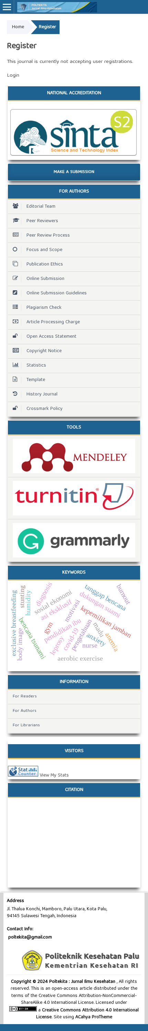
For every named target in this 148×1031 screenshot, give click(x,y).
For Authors (24, 711)
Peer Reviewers (42, 221)
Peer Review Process (48, 235)
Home (18, 27)
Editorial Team (41, 207)
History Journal (42, 394)
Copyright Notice (44, 351)
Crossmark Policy (45, 409)
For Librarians (26, 725)
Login (13, 75)
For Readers (25, 697)
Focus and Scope (44, 250)
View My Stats (54, 775)
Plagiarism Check (44, 308)
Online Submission (45, 279)
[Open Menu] (7, 7)
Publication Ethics (45, 264)
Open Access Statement (51, 337)
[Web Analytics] (23, 775)
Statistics (36, 365)
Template (36, 380)
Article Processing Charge (53, 322)
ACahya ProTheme (93, 1017)
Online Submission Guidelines (57, 293)
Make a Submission (74, 172)
